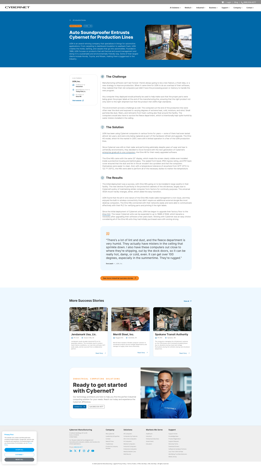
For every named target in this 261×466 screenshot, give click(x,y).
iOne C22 (106, 214)
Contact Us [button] (78, 406)
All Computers (128, 434)
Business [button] (213, 8)
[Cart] (223, 2)
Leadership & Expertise (112, 436)
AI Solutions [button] (175, 8)
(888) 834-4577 (78, 447)
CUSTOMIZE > (19, 454)
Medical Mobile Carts (130, 451)
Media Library (173, 457)
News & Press (110, 441)
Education (149, 444)
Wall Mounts (127, 454)
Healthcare (149, 434)
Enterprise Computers (130, 449)
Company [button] (237, 8)
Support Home (173, 434)
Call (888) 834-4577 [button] (96, 406)
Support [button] (225, 8)
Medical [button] (188, 8)
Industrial (149, 436)
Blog (236, 2)
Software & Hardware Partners (177, 449)
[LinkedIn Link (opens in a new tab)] (70, 451)
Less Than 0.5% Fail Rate (176, 451)
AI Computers (128, 441)
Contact (108, 439)
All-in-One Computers (130, 439)
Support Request (174, 441)
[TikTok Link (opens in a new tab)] (88, 451)
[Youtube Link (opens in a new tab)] (92, 451)
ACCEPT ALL (19, 450)
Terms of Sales (131, 464)
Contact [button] (249, 8)
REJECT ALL (19, 459)
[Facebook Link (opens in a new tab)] (79, 451)
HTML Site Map (142, 464)
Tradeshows (109, 444)
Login (229, 2)
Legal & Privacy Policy (119, 464)
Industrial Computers (130, 446)
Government (149, 441)
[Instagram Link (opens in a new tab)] (84, 451)
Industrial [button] (200, 8)
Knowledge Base (173, 436)
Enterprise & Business (152, 439)
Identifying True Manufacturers (178, 454)
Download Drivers (174, 446)
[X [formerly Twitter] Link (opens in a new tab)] (75, 451)
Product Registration (175, 439)
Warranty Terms (173, 444)
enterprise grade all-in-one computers (118, 152)
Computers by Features (130, 436)
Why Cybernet (110, 434)
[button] (101, 353)
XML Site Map (152, 464)
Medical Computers (129, 444)
